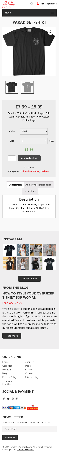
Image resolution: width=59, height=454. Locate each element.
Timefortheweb (25, 449)
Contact (29, 373)
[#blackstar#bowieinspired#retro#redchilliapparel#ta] (9, 263)
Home (5, 361)
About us (29, 361)
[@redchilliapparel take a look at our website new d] (9, 250)
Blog (4, 373)
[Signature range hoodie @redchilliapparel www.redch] (36, 263)
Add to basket (29, 158)
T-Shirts (45, 171)
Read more (12, 335)
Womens (6, 369)
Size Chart (30, 191)
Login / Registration (48, 3)
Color (12, 131)
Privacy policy (31, 377)
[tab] (15, 184)
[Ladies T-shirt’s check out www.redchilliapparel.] (23, 263)
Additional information (38, 184)
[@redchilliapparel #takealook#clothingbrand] (36, 250)
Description (15, 184)
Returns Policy (9, 377)
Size (12, 140)
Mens (36, 171)
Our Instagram (29, 278)
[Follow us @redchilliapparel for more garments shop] (49, 250)
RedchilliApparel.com (21, 446)
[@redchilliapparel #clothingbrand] (23, 250)
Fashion (29, 369)
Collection (26, 171)
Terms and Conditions (7, 382)
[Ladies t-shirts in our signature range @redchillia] (49, 263)
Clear (51, 141)
